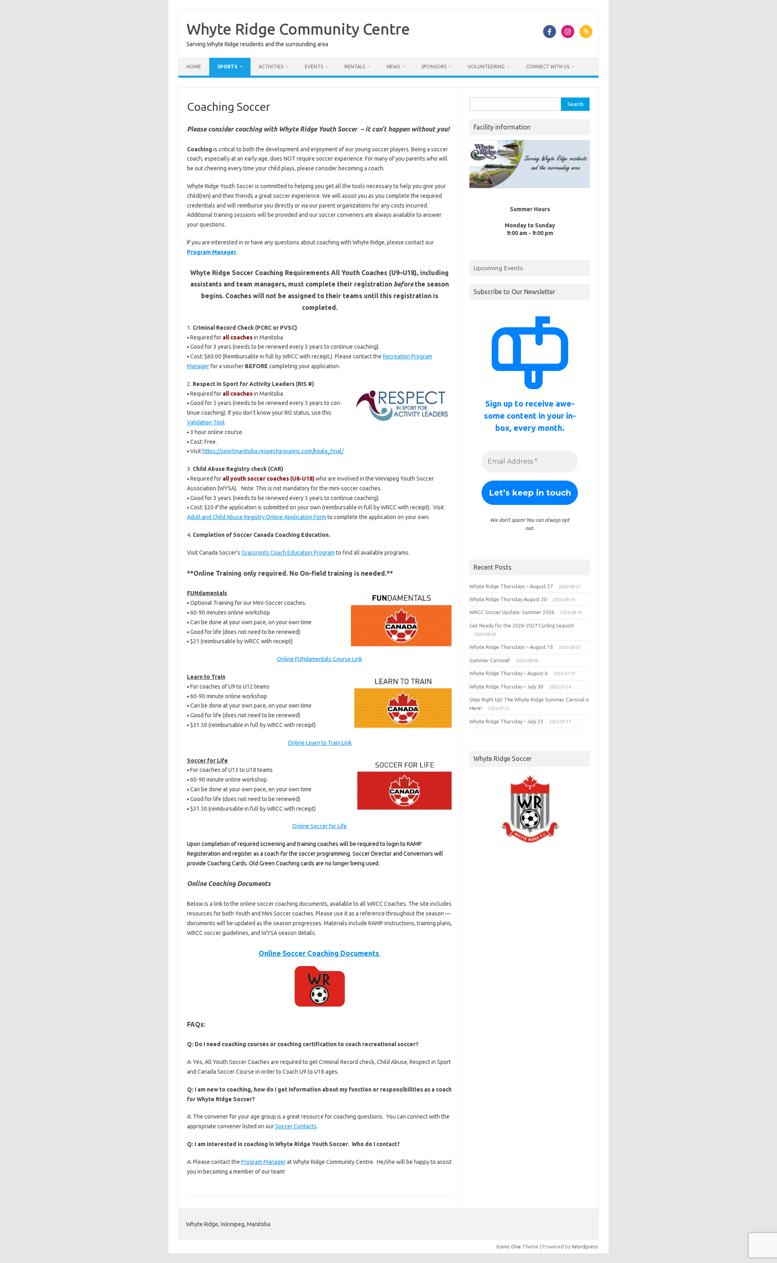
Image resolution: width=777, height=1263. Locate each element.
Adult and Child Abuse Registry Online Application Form (256, 517)
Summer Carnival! (489, 660)
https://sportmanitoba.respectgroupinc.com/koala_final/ (273, 451)
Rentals (354, 66)
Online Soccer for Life (319, 826)
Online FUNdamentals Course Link (319, 659)
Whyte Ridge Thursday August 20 (508, 599)
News (393, 66)
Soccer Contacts (295, 1126)
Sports (227, 66)
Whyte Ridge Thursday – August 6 (508, 673)
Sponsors (433, 66)
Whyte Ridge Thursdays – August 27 (511, 586)
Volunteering (486, 66)
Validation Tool (206, 422)
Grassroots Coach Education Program (288, 552)
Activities (271, 66)
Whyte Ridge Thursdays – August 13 (511, 647)
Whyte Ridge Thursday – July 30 (506, 686)
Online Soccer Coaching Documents (320, 953)
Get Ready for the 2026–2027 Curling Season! (521, 625)
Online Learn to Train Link (320, 743)
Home (194, 66)
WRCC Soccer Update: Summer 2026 (511, 612)
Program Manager (211, 252)
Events (314, 66)
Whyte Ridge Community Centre (298, 28)
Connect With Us (547, 66)
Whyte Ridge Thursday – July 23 (506, 721)
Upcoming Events (498, 267)
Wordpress (585, 1246)
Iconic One (509, 1246)
